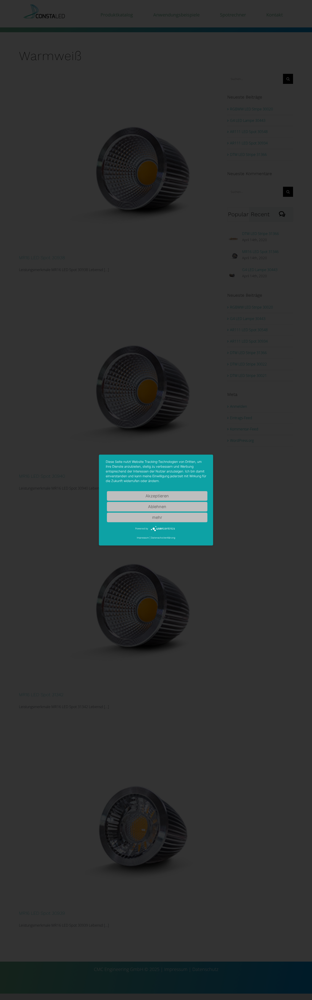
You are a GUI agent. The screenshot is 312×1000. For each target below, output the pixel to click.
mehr (157, 517)
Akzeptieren (157, 495)
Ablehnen (157, 506)
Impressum (143, 537)
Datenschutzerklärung (163, 537)
